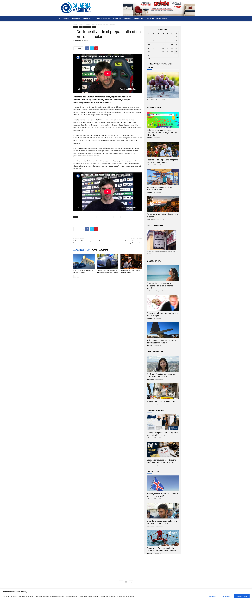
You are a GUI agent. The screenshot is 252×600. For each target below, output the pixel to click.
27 (163, 52)
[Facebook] (87, 48)
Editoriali (127, 19)
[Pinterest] (96, 48)
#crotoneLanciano (83, 217)
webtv (93, 27)
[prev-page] (74, 276)
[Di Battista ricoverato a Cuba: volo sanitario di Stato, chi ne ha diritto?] (163, 510)
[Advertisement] (126, 571)
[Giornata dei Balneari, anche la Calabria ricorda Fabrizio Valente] (163, 538)
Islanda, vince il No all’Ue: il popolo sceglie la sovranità (162, 495)
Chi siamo (150, 19)
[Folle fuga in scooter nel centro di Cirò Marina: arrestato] (84, 261)
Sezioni (65, 19)
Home (75, 24)
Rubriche (116, 19)
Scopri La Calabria (102, 19)
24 (149, 52)
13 (163, 44)
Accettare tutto (242, 596)
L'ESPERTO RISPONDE (155, 410)
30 (176, 52)
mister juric (124, 217)
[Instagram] (126, 582)
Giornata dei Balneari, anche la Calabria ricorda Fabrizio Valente (161, 549)
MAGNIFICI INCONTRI (155, 352)
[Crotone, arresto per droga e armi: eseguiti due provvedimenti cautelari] (107, 261)
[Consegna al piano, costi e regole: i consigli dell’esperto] (163, 422)
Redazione (78, 40)
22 (172, 48)
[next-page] (78, 276)
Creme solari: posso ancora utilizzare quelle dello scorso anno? (160, 285)
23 (176, 48)
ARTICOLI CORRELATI (81, 250)
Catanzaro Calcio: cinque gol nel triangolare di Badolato (88, 242)
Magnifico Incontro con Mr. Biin (161, 401)
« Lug (148, 58)
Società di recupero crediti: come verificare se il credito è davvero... (162, 461)
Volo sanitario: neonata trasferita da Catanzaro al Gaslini (161, 341)
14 (167, 44)
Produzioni (87, 19)
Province (75, 19)
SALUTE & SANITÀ (154, 261)
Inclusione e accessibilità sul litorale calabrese (159, 188)
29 (172, 52)
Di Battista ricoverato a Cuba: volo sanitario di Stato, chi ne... (162, 522)
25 (153, 52)
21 (167, 48)
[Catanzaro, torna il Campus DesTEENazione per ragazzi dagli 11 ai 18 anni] (163, 120)
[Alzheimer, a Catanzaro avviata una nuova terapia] (163, 303)
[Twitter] (92, 48)
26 (158, 52)
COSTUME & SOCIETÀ (155, 108)
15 (172, 44)
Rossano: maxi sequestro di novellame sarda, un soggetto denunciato (126, 242)
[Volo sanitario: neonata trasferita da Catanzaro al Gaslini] (163, 330)
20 (163, 48)
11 (153, 44)
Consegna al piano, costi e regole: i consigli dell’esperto (162, 433)
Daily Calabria (139, 19)
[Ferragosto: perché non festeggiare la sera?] (163, 204)
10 (149, 44)
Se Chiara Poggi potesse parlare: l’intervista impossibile (161, 375)
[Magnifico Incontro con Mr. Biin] (163, 391)
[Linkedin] (131, 582)
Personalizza (212, 596)
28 (167, 52)
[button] (192, 19)
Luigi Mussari (150, 379)
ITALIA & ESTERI (153, 471)
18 (153, 48)
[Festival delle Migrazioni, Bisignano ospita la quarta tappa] (163, 149)
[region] (126, 594)
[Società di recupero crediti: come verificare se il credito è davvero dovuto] (163, 449)
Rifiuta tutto (226, 596)
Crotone (81, 24)
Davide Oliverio (151, 219)
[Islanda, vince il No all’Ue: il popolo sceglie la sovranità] (163, 483)
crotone (100, 217)
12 (158, 44)
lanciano (117, 217)
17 (149, 48)
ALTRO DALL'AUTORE (100, 250)
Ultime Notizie (87, 27)
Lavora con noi (161, 19)
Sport (80, 27)
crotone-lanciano (108, 217)
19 (158, 48)
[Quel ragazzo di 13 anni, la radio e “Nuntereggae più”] (131, 261)
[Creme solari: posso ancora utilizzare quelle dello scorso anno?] (163, 273)
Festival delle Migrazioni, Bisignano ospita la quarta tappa (162, 161)
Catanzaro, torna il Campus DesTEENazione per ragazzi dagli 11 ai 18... (162, 132)
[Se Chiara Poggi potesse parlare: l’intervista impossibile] (163, 364)
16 (176, 44)
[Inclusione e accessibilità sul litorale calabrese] (163, 177)
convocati (93, 217)
